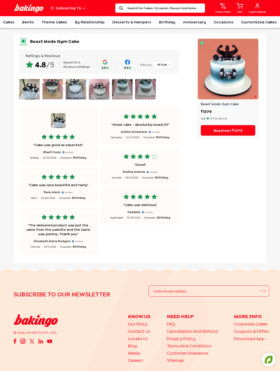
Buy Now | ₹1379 (228, 130)
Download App (249, 338)
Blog (132, 345)
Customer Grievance (187, 353)
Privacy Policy (181, 338)
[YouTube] (49, 340)
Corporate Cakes (251, 324)
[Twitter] (31, 341)
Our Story (137, 324)
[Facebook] (15, 341)
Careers (135, 360)
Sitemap (175, 360)
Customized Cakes (259, 22)
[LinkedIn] (40, 341)
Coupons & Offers (251, 331)
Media (134, 353)
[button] (228, 69)
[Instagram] (22, 341)
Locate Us (138, 338)
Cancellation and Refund (192, 331)
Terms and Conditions (189, 345)
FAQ (171, 324)
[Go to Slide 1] (255, 96)
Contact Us (139, 331)
